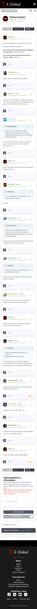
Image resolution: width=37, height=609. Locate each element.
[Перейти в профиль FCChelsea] (5, 219)
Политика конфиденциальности (18, 586)
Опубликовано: (17, 39)
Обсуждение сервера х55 (16, 21)
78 (14, 119)
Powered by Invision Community (18, 605)
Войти (19, 580)
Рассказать (19, 512)
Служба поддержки (18, 572)
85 (20, 404)
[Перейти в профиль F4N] (5, 120)
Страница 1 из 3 (18, 29)
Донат (18, 566)
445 (17, 93)
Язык (8, 599)
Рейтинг (18, 570)
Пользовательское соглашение (18, 584)
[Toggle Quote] (6, 126)
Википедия (18, 568)
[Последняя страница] (33, 29)
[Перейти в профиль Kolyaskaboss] (5, 381)
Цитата (10, 64)
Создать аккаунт (18, 582)
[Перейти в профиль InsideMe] (5, 185)
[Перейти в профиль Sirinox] (5, 341)
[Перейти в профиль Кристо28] (5, 426)
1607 (18, 184)
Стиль (15, 599)
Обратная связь (25, 599)
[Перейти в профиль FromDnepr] (5, 404)
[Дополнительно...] (30, 38)
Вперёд (28, 29)
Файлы (18, 564)
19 (18, 425)
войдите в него (13, 486)
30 (21, 380)
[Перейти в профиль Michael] (5, 94)
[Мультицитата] (4, 64)
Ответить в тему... (12, 501)
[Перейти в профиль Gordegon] (5, 73)
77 (14, 37)
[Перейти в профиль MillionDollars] (5, 295)
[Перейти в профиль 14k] (5, 18)
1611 (17, 340)
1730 (22, 294)
